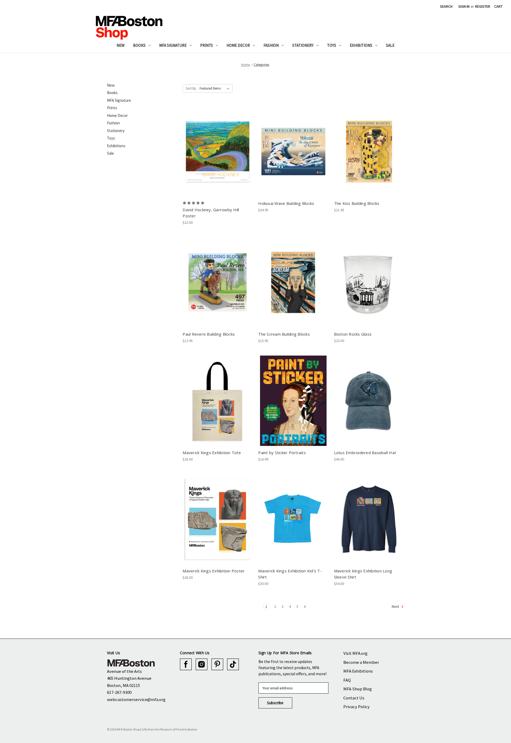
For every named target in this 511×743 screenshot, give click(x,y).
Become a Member (361, 662)
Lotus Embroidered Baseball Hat (365, 452)
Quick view (217, 147)
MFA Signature (173, 45)
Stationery (303, 45)
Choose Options (293, 523)
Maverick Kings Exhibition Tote (212, 452)
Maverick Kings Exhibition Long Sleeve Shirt (363, 574)
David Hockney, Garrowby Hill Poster (211, 212)
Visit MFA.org (355, 653)
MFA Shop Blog (357, 689)
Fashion (271, 45)
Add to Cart (217, 156)
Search (446, 6)
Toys (331, 45)
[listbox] (215, 88)
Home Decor (238, 45)
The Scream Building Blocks (284, 334)
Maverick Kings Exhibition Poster (214, 570)
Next (396, 606)
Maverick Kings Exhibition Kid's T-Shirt (290, 574)
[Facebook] (186, 664)
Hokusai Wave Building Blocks (286, 203)
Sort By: (191, 88)
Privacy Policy (356, 707)
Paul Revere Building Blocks (209, 334)
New (121, 45)
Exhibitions (361, 45)
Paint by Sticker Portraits (282, 452)
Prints (206, 45)
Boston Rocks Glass (353, 334)
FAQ (347, 680)
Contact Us (353, 698)
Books (139, 45)
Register (482, 6)
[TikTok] (233, 664)
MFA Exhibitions (358, 671)
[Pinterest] (217, 664)
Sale (390, 45)
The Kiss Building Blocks (357, 203)
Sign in (463, 6)
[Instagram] (202, 664)
